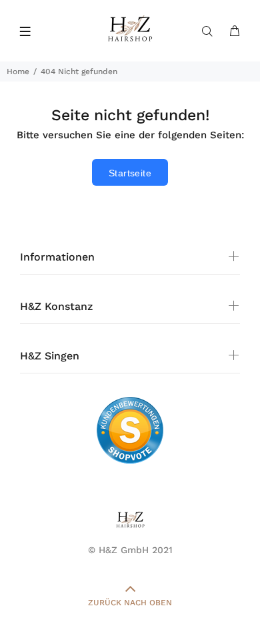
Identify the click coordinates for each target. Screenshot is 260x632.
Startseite (130, 173)
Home (18, 71)
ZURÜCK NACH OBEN (130, 602)
